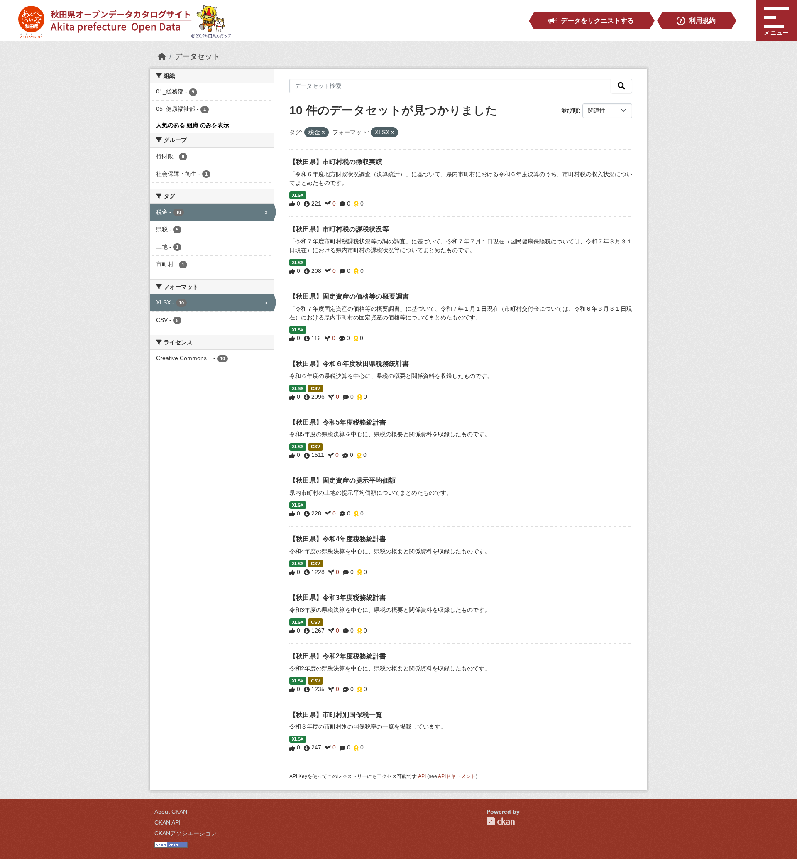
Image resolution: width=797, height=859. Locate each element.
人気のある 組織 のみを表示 (192, 125)
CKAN (501, 821)
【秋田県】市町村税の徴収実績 (335, 161)
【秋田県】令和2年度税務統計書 (337, 656)
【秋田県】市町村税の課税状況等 (339, 229)
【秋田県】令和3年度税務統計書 (337, 597)
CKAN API (167, 822)
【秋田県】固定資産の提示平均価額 (342, 480)
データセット (197, 56)
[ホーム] (162, 56)
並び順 (570, 110)
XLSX (297, 195)
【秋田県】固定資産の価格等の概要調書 (349, 296)
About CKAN (170, 811)
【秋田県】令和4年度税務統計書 (337, 538)
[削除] (323, 132)
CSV (315, 388)
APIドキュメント (457, 776)
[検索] (621, 86)
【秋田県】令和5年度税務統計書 (337, 422)
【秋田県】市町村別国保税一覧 (335, 714)
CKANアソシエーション (185, 833)
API (422, 776)
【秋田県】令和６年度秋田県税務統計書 (349, 363)
